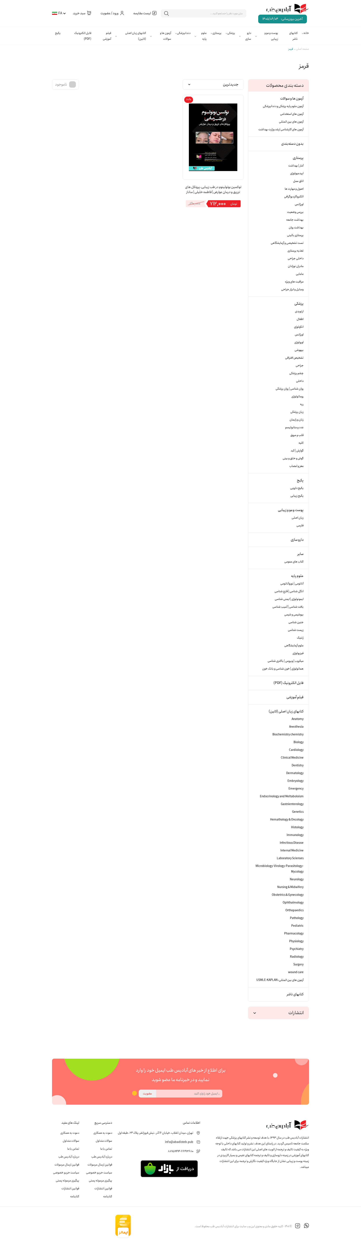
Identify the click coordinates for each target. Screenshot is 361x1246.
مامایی (300, 274)
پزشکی (231, 33)
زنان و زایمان (297, 419)
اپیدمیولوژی (297, 173)
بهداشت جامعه (295, 219)
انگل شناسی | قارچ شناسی (289, 591)
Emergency (296, 788)
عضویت (147, 1093)
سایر (300, 554)
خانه (306, 33)
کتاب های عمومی (294, 561)
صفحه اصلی (302, 49)
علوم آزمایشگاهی (294, 645)
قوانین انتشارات (103, 1188)
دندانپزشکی (184, 33)
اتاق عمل (298, 181)
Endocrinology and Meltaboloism (282, 796)
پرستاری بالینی (295, 235)
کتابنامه (107, 1196)
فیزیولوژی (298, 653)
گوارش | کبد (297, 450)
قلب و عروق (297, 435)
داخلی (300, 381)
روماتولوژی (297, 396)
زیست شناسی (296, 630)
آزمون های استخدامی (292, 114)
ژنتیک (300, 637)
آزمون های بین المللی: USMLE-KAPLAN (280, 980)
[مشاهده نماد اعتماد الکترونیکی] (163, 1226)
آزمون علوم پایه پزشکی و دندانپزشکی (283, 106)
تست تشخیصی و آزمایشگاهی (287, 243)
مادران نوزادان (296, 266)
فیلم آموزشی (107, 36)
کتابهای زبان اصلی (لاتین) (135, 36)
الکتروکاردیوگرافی (294, 196)
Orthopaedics (294, 910)
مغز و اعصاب (296, 466)
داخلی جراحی (296, 258)
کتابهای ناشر (293, 36)
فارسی (300, 525)
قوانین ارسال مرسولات (100, 1164)
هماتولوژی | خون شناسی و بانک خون (283, 668)
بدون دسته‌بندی (292, 144)
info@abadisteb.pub (179, 1142)
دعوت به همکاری (102, 1133)
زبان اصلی (298, 517)
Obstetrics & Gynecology (288, 895)
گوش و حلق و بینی (293, 458)
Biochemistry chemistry (288, 734)
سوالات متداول (104, 1141)
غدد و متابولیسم (294, 427)
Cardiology (296, 750)
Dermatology (295, 773)
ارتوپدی (299, 311)
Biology (299, 742)
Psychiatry (297, 949)
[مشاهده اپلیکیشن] (169, 1168)
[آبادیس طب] (284, 9)
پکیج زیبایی (297, 495)
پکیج (58, 33)
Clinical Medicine (292, 757)
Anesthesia (296, 727)
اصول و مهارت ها (294, 189)
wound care (296, 972)
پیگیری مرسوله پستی (100, 1180)
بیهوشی (299, 350)
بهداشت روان (296, 227)
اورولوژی (299, 342)
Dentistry (298, 765)
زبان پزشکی (297, 412)
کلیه (301, 443)
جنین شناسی (296, 622)
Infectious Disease (292, 843)
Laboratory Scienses (290, 858)
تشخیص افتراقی (294, 357)
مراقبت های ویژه (294, 281)
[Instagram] (297, 1226)
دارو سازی (248, 36)
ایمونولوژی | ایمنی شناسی (289, 599)
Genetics (298, 812)
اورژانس (299, 204)
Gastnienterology (292, 804)
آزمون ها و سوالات (165, 36)
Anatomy (298, 719)
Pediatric (297, 926)
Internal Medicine (292, 850)
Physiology (296, 941)
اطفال (300, 319)
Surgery (298, 964)
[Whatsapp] (306, 1226)
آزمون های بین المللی (291, 121)
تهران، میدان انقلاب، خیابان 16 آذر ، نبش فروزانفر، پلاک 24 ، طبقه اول (155, 1133)
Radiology (297, 957)
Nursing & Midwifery (290, 887)
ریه (302, 404)
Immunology (295, 835)
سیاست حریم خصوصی (99, 1172)
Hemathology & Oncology (287, 819)
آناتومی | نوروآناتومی (292, 583)
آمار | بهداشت (296, 165)
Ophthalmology (293, 902)
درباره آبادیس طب (101, 1156)
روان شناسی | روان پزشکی (290, 388)
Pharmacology (294, 933)
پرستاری (216, 33)
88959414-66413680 (180, 1151)
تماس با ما (106, 1148)
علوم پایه (204, 36)
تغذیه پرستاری (295, 250)
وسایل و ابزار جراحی (292, 289)
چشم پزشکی (296, 373)
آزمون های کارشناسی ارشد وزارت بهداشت (281, 129)
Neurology (297, 879)
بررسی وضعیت (295, 212)
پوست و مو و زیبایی (271, 36)
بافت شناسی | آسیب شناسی (288, 606)
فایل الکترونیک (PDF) (82, 36)
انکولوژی (299, 327)
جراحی (300, 365)
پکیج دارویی (297, 488)
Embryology (295, 781)
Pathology (297, 918)
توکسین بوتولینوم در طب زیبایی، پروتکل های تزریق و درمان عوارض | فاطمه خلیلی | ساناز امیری (213, 190)
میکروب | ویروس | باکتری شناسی (286, 661)
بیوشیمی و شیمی (294, 614)
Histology (297, 827)
